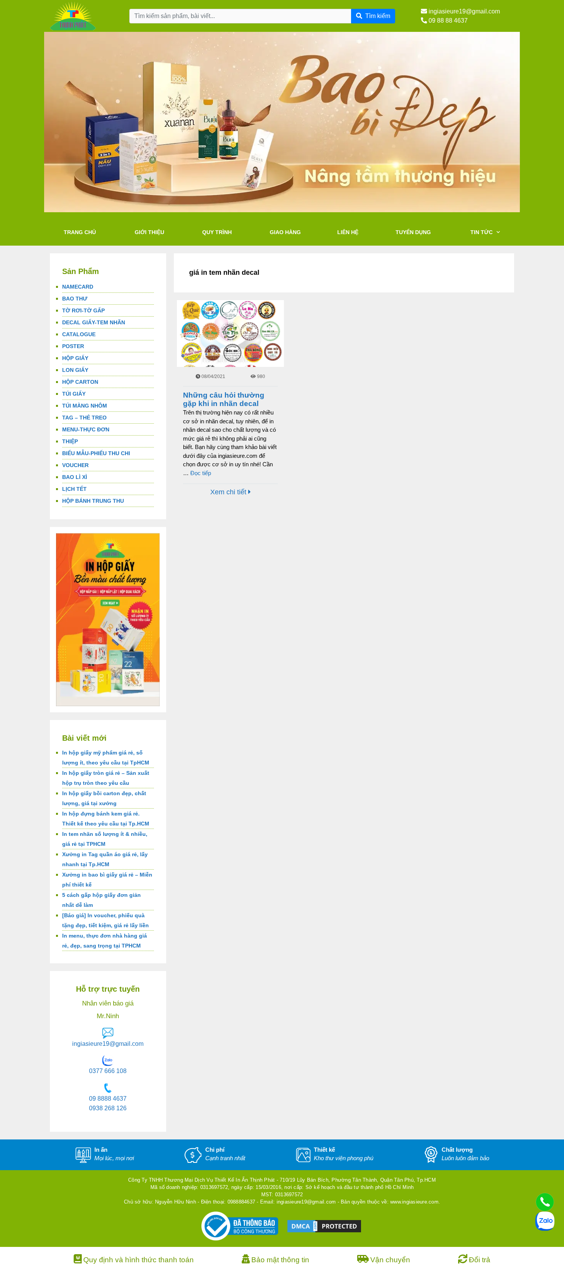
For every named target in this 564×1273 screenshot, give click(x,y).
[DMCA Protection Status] (324, 1225)
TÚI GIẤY (74, 394)
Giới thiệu (149, 232)
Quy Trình (217, 232)
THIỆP (70, 441)
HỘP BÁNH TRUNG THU (93, 501)
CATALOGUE (79, 334)
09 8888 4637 (108, 1098)
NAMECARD (77, 287)
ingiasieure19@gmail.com (463, 11)
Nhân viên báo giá (108, 1003)
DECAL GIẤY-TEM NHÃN (93, 322)
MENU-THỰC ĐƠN (85, 429)
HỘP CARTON (80, 382)
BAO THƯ (74, 299)
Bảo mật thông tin (280, 1260)
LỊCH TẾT (74, 489)
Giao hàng (285, 232)
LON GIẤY (75, 370)
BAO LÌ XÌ (74, 477)
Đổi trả (479, 1260)
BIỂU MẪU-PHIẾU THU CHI (96, 453)
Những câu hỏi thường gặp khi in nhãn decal (223, 399)
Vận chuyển (390, 1260)
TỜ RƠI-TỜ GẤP (83, 310)
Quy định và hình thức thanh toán (138, 1260)
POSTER (73, 346)
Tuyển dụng (413, 232)
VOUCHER (75, 465)
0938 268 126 (108, 1108)
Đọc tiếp (200, 473)
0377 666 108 (108, 1071)
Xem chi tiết (229, 492)
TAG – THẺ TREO (84, 417)
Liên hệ (347, 232)
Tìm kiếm (377, 16)
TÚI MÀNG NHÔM (84, 406)
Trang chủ (80, 232)
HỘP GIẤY (75, 358)
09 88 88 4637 (447, 20)
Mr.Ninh (108, 1016)
